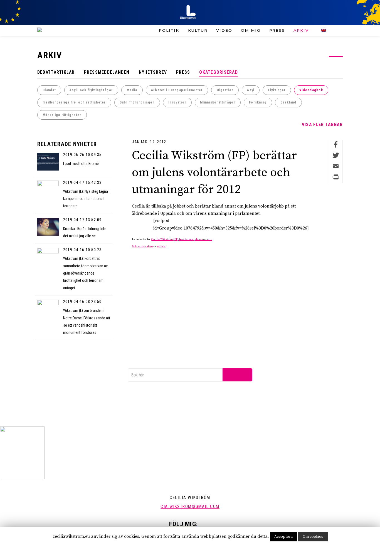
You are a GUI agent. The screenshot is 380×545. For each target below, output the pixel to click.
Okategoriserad (218, 72)
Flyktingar (277, 90)
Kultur (198, 30)
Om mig (250, 30)
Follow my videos (142, 246)
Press (277, 30)
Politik (169, 30)
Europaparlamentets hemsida (112, 415)
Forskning (258, 102)
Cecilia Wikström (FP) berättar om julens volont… (181, 239)
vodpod (161, 246)
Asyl (250, 90)
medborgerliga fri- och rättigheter (74, 102)
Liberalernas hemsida (106, 426)
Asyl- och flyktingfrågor (91, 90)
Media (132, 90)
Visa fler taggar (322, 124)
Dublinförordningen (137, 102)
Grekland (288, 102)
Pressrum (185, 415)
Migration (224, 90)
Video (224, 30)
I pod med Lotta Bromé (81, 163)
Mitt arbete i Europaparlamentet (267, 415)
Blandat (49, 90)
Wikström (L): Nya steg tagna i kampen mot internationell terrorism (86, 198)
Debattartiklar (56, 72)
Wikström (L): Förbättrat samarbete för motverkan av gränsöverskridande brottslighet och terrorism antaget (85, 273)
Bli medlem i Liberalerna (108, 437)
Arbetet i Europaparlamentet (177, 90)
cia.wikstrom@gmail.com (190, 506)
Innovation (177, 102)
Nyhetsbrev (153, 72)
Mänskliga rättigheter (62, 115)
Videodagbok (311, 90)
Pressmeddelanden (107, 72)
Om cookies (313, 536)
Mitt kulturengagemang (259, 426)
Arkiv (301, 30)
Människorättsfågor (217, 102)
